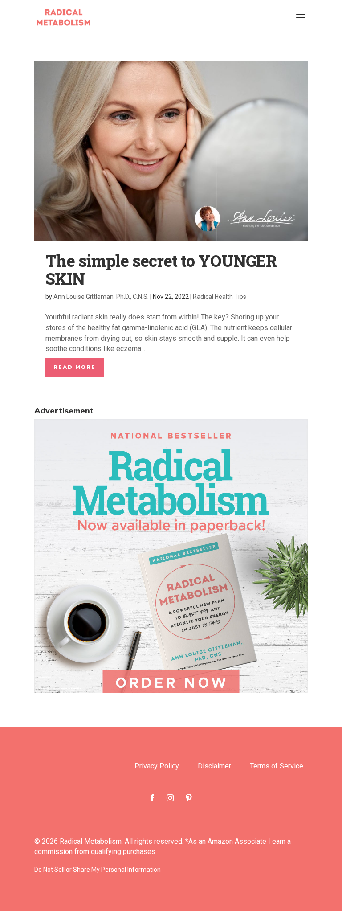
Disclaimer (214, 766)
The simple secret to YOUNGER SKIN (161, 269)
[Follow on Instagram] (170, 798)
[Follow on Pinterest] (189, 798)
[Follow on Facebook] (152, 798)
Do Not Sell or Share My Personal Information (97, 869)
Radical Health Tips (219, 296)
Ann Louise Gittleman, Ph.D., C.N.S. (101, 296)
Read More (74, 367)
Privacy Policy (156, 766)
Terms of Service (276, 766)
